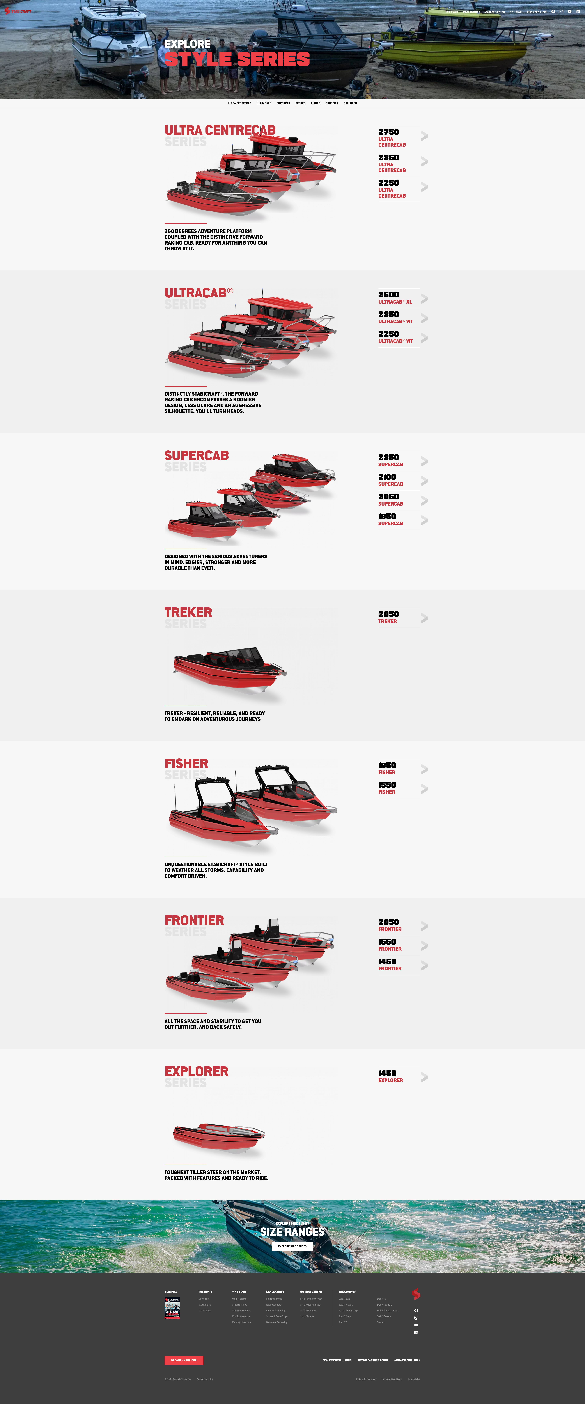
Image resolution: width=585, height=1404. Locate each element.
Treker (301, 103)
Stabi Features (239, 1305)
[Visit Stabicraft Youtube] (569, 11)
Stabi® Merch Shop (348, 1310)
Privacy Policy (414, 1379)
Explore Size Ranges (292, 1246)
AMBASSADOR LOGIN (407, 1360)
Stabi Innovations (241, 1310)
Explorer (350, 103)
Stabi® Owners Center (311, 1299)
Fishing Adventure (241, 1322)
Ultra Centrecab (239, 103)
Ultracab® (264, 103)
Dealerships (471, 12)
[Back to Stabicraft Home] (16, 11)
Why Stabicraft (239, 1299)
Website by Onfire (205, 1379)
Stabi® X (343, 1322)
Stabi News (344, 1299)
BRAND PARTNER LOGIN (373, 1360)
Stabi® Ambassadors (387, 1310)
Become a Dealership (277, 1322)
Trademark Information (366, 1379)
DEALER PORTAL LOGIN (337, 1360)
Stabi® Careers (384, 1316)
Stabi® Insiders (384, 1305)
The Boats (452, 12)
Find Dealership (274, 1299)
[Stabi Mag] (182, 1308)
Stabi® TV (381, 1299)
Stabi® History (346, 1305)
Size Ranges (205, 1305)
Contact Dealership (275, 1310)
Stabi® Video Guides (310, 1305)
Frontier (332, 103)
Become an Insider (184, 1360)
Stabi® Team (345, 1316)
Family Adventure (241, 1316)
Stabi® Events (307, 1316)
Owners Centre (495, 12)
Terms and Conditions (392, 1379)
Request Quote (273, 1305)
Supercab (283, 103)
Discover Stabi (537, 12)
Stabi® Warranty (308, 1310)
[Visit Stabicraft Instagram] (561, 11)
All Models (204, 1299)
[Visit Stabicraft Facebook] (553, 11)
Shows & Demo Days (276, 1316)
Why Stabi (515, 12)
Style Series (205, 1310)
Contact (381, 1322)
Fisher (315, 103)
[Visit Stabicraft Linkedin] (578, 11)
